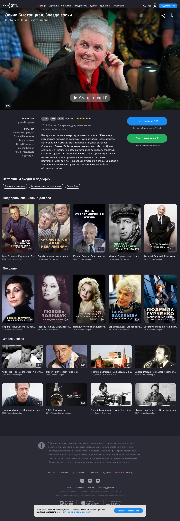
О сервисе (79, 487)
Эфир (43, 5)
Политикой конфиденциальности (75, 512)
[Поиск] (144, 5)
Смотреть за (147, 139)
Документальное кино (14, 186)
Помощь (91, 487)
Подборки (118, 5)
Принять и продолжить (128, 511)
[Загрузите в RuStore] (67, 503)
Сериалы (54, 5)
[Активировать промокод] (149, 5)
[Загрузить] (171, 15)
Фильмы (66, 5)
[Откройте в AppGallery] (90, 503)
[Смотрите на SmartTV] (113, 503)
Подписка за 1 (168, 6)
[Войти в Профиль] (155, 5)
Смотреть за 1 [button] (93, 98)
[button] (163, 15)
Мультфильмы (78, 472)
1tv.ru (68, 487)
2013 (44, 125)
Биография (64, 125)
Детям (93, 5)
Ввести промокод (123, 472)
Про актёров (72, 186)
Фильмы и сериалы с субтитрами (46, 186)
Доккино (105, 5)
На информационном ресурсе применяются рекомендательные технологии (90, 495)
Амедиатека (80, 5)
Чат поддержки (106, 487)
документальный (81, 125)
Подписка (106, 472)
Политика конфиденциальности (106, 491)
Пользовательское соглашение (73, 491)
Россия (52, 125)
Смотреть (147, 122)
